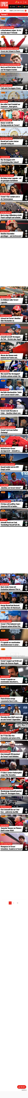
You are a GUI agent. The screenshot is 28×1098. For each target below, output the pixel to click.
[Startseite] (1, 10)
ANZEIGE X (24, 1090)
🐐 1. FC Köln (12, 6)
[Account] (20, 2)
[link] (4, 4)
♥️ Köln (19, 6)
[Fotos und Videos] (18, 2)
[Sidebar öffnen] (25, 2)
